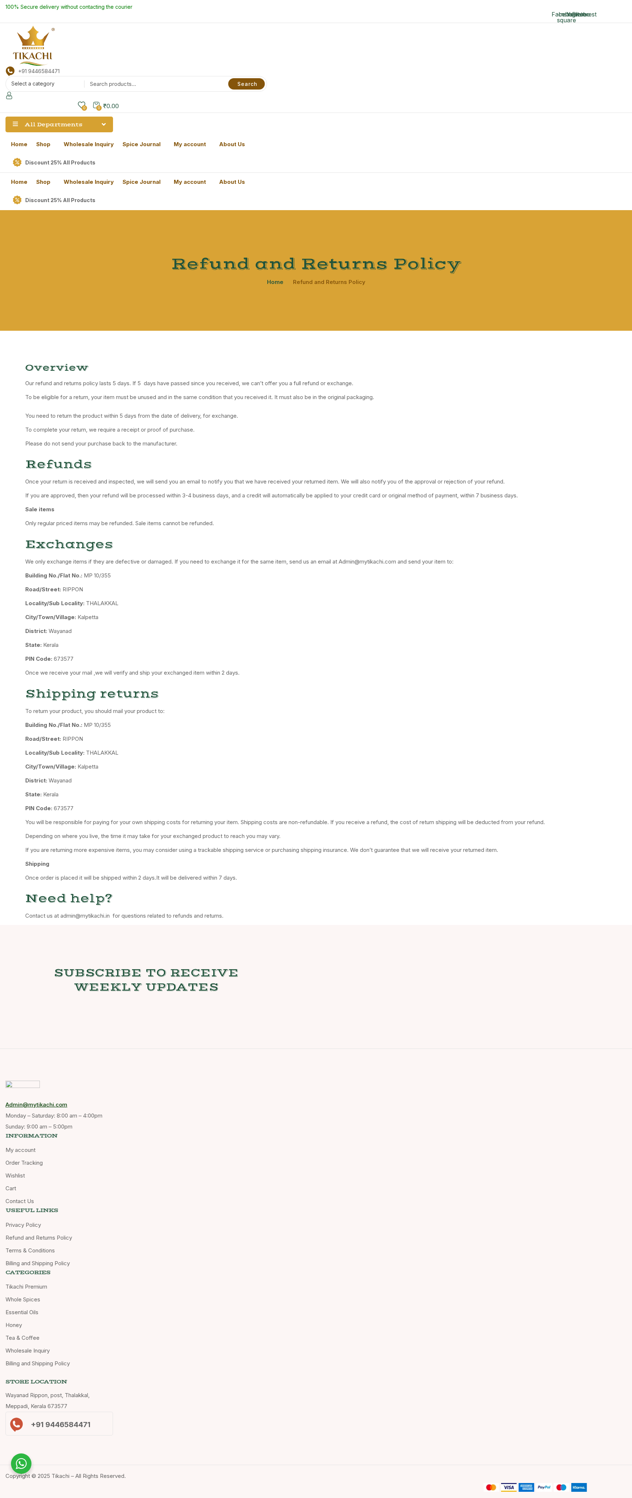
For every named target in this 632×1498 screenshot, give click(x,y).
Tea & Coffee (22, 1337)
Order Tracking (24, 1162)
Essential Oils (21, 1312)
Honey (13, 1324)
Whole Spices (22, 1299)
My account (190, 144)
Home (19, 144)
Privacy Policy (23, 1224)
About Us (232, 144)
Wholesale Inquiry (89, 144)
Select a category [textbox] (32, 83)
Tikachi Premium (26, 1286)
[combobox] (43, 84)
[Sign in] (9, 97)
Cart (10, 1188)
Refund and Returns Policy (38, 1237)
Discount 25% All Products (60, 162)
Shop (43, 144)
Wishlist (15, 1175)
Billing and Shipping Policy (37, 1263)
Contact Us (19, 1201)
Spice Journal (142, 144)
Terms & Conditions (30, 1250)
